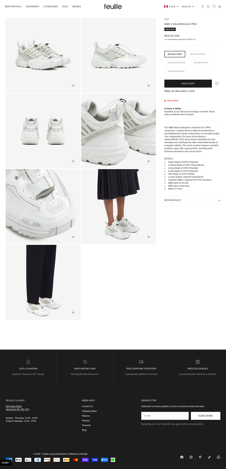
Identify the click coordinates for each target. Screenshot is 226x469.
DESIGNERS (32, 6)
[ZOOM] (73, 85)
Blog (84, 430)
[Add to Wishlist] (217, 84)
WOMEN (76, 6)
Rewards (86, 425)
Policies (86, 420)
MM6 (166, 19)
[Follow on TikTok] (209, 457)
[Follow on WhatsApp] (218, 457)
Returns (86, 416)
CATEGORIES (50, 6)
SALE (65, 6)
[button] (6, 462)
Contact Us (87, 406)
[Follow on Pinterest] (200, 457)
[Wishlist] (214, 6)
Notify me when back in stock (179, 91)
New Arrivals (13, 6)
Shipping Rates (89, 411)
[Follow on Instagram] (191, 457)
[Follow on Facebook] (182, 457)
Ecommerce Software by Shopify (71, 454)
